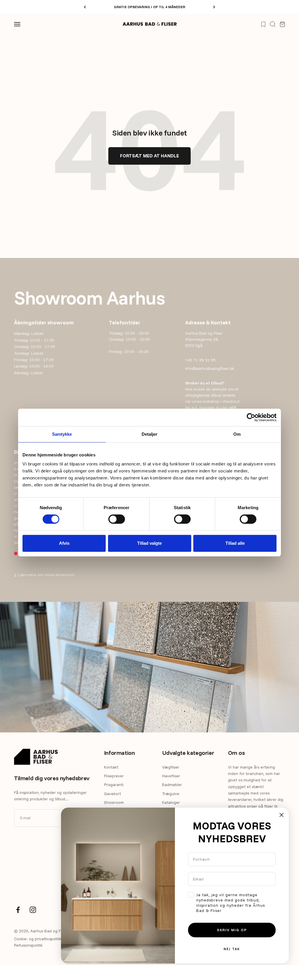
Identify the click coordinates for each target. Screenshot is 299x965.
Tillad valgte (149, 543)
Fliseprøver (114, 775)
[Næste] (214, 7)
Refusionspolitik (28, 945)
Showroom (114, 802)
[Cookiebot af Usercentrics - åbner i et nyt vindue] (251, 417)
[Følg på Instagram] (33, 910)
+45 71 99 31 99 (200, 360)
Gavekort (112, 793)
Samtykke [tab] (62, 434)
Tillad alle (235, 543)
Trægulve (170, 793)
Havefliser (171, 775)
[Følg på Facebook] (18, 910)
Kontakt (111, 767)
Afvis (64, 543)
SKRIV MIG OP (232, 930)
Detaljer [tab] (150, 434)
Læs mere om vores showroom (44, 575)
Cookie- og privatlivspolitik (38, 938)
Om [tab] (237, 434)
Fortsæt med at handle (149, 156)
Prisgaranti (114, 784)
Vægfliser (170, 767)
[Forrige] (85, 7)
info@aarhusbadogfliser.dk (209, 368)
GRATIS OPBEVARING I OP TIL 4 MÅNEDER (149, 7)
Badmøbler (172, 784)
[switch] (116, 519)
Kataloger (171, 802)
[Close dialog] (281, 815)
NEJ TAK (232, 949)
